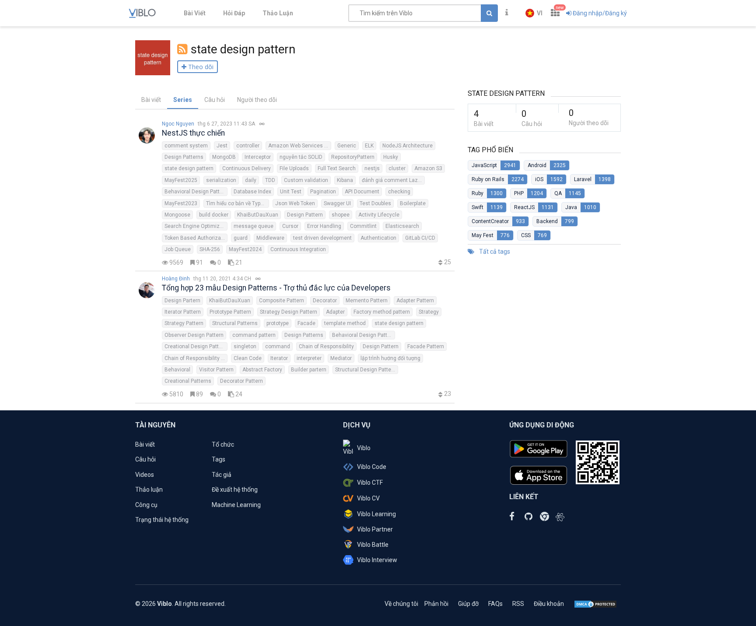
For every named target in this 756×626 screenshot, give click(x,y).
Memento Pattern (367, 300)
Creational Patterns (187, 381)
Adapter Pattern (415, 300)
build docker (213, 215)
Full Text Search (337, 168)
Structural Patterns (235, 323)
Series (182, 99)
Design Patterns (183, 157)
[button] (534, 13)
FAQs (495, 603)
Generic (346, 146)
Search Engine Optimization (196, 226)
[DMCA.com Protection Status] (595, 603)
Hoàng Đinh (176, 279)
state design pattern (189, 168)
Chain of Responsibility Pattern (196, 358)
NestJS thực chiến (193, 133)
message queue (253, 226)
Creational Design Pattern (195, 346)
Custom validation (306, 180)
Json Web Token (295, 203)
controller (247, 146)
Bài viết (151, 99)
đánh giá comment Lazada (393, 180)
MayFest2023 (180, 203)
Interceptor (258, 157)
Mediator (341, 358)
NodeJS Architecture (407, 146)
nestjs (372, 168)
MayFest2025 (180, 180)
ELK (369, 146)
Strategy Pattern (183, 323)
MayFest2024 (245, 249)
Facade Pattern (425, 346)
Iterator (279, 358)
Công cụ (146, 504)
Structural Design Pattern (365, 370)
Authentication (378, 238)
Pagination (323, 192)
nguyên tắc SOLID (301, 157)
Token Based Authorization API (196, 238)
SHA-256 (210, 249)
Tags (218, 459)
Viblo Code (371, 466)
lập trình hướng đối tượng (390, 358)
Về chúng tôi (401, 603)
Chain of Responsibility (326, 346)
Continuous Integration (298, 249)
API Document (362, 192)
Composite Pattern (281, 300)
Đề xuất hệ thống (235, 489)
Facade (306, 323)
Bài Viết (195, 13)
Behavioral (177, 370)
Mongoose (177, 215)
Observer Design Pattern (194, 335)
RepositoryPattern (352, 157)
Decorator (325, 300)
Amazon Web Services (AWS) (299, 146)
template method (345, 323)
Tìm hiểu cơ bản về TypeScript (237, 203)
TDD (270, 180)
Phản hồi (436, 603)
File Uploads (294, 168)
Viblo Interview (377, 559)
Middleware (270, 238)
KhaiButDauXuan (257, 215)
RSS (518, 603)
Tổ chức (223, 444)
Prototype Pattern (230, 312)
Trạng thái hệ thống (162, 519)
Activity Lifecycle (378, 215)
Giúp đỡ (468, 603)
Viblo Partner (375, 529)
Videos (144, 474)
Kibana (345, 180)
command (277, 346)
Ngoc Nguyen (178, 124)
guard (241, 238)
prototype (277, 323)
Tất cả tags (494, 251)
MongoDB (224, 157)
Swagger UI (337, 203)
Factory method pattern (382, 312)
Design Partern (182, 300)
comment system (186, 146)
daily (250, 180)
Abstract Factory (262, 370)
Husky (390, 157)
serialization (221, 180)
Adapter (335, 312)
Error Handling (324, 226)
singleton (245, 346)
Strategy (429, 312)
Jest (222, 146)
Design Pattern (305, 215)
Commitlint (363, 226)
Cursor (290, 226)
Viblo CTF (370, 482)
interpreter (309, 358)
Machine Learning (236, 504)
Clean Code (248, 358)
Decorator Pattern (241, 381)
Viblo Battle (372, 544)
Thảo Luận (277, 13)
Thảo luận (149, 489)
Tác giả (221, 474)
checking (399, 192)
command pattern (254, 335)
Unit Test (290, 192)
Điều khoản (549, 603)
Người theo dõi (257, 99)
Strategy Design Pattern (288, 312)
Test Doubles (375, 203)
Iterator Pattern (182, 312)
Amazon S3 (428, 168)
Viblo (364, 447)
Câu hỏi (214, 99)
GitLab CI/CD (420, 238)
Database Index (252, 192)
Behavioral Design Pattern (196, 192)
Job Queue (177, 249)
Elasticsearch (402, 226)
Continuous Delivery (246, 168)
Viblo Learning (376, 514)
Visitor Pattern (216, 370)
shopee (341, 215)
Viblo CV (368, 498)
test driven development (322, 238)
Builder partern (308, 370)
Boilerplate (413, 203)
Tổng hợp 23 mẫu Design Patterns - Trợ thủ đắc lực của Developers (276, 287)
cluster (397, 168)
